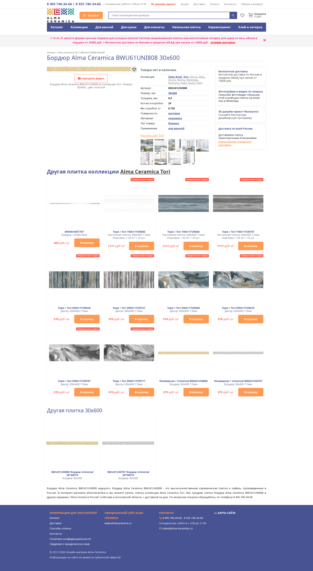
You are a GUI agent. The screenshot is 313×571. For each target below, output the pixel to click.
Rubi (183, 83)
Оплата (214, 4)
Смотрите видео (92, 78)
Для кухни (129, 27)
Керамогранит (219, 27)
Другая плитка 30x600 (74, 410)
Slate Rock (175, 77)
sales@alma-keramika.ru (177, 528)
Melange (192, 80)
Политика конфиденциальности (70, 539)
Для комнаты (154, 27)
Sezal (191, 83)
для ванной (176, 128)
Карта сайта (226, 513)
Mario (181, 80)
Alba (201, 77)
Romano (173, 83)
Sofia (199, 83)
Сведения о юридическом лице (70, 544)
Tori (185, 77)
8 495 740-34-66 (59, 4)
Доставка (199, 4)
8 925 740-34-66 (88, 4)
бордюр (173, 123)
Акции (185, 4)
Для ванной (104, 27)
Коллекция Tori (152, 136)
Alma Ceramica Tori (145, 171)
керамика (175, 118)
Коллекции (79, 27)
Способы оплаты (60, 528)
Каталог (93, 15)
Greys (172, 80)
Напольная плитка (186, 27)
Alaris (193, 77)
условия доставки (222, 42)
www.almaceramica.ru (118, 523)
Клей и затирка (250, 27)
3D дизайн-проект (163, 4)
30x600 (172, 93)
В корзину (87, 242)
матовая (174, 113)
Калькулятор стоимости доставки (234, 143)
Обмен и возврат (252, 4)
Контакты (230, 4)
